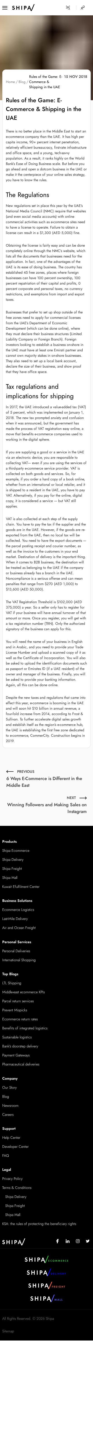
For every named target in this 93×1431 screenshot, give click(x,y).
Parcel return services (18, 1001)
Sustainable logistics (17, 1037)
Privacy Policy (12, 1178)
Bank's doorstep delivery (20, 1046)
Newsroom (10, 1105)
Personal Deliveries (16, 951)
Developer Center (15, 1146)
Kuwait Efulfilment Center (21, 886)
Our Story (9, 1087)
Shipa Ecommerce (15, 850)
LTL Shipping (11, 983)
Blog (22, 81)
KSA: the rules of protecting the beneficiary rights (39, 1223)
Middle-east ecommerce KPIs (23, 992)
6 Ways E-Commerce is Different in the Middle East (44, 779)
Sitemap (8, 1331)
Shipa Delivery (12, 859)
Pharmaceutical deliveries (20, 1064)
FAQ (5, 1155)
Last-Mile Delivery (15, 918)
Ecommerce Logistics (18, 909)
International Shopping (19, 960)
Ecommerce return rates (20, 1019)
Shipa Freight (12, 868)
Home (10, 81)
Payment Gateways (16, 1055)
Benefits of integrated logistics (24, 1028)
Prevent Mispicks (14, 1010)
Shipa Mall (9, 877)
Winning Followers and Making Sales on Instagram (47, 805)
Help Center (11, 1137)
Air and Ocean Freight (19, 927)
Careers (8, 1114)
